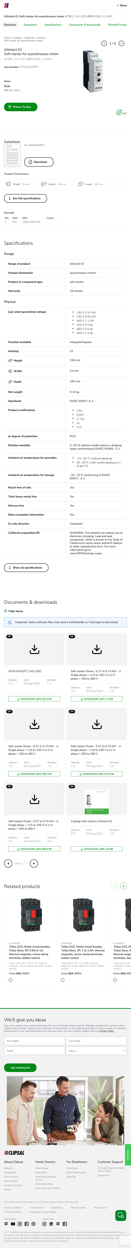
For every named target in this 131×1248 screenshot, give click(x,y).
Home (7, 38)
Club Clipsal (72, 1168)
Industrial (29, 38)
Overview (10, 25)
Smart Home (41, 1172)
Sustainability (10, 1172)
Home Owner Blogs (44, 1184)
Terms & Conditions (13, 1212)
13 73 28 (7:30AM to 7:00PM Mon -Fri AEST (111, 1169)
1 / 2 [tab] (113, 43)
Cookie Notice (36, 1207)
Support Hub (104, 1175)
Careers (7, 1189)
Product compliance (13, 1207)
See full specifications (27, 198)
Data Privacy (57, 1207)
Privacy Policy (106, 1031)
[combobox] (96, 1051)
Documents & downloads (84, 25)
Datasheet (30, 25)
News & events (11, 1181)
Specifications (53, 25)
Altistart (40, 38)
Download (40, 162)
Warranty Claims (78, 1207)
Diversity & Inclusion (13, 1185)
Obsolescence (100, 1207)
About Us (8, 1168)
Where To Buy (22, 107)
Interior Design (42, 1168)
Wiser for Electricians (76, 1172)
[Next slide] (123, 886)
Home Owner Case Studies (47, 1188)
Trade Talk (71, 1176)
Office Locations (11, 1176)
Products (17, 38)
